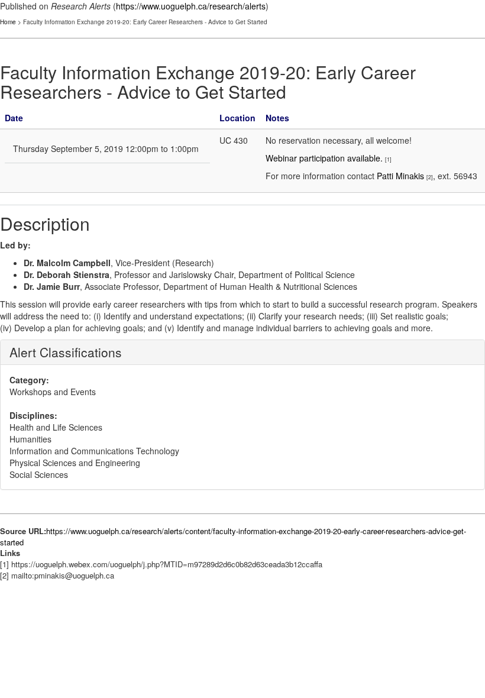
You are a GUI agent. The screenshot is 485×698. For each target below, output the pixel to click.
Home (8, 22)
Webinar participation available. (324, 158)
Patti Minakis (400, 176)
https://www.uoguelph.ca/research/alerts (191, 6)
